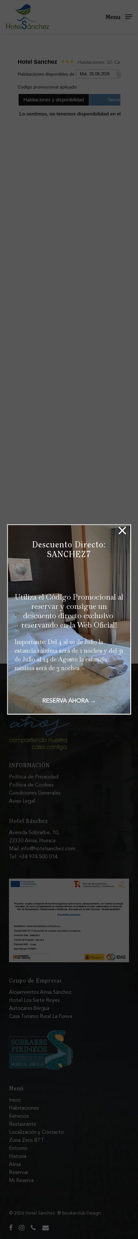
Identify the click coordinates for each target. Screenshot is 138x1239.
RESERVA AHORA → (69, 700)
